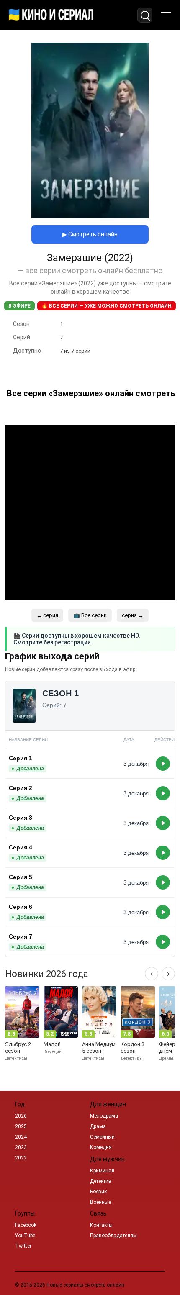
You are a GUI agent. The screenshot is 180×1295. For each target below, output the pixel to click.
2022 (21, 1158)
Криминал (102, 1171)
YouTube (25, 1236)
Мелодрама (104, 1116)
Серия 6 (20, 906)
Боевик (98, 1192)
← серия (47, 615)
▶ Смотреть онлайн (90, 234)
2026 (21, 1116)
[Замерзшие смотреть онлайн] (90, 216)
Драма (98, 1126)
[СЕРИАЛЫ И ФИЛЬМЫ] (51, 15)
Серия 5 (20, 877)
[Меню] (166, 15)
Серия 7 (20, 936)
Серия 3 (20, 817)
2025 (21, 1126)
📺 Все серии (90, 615)
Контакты (101, 1225)
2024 (21, 1137)
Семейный (102, 1137)
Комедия (101, 1147)
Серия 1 (20, 758)
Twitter (23, 1246)
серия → (133, 615)
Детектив (100, 1181)
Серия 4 (20, 847)
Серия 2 (20, 788)
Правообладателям (113, 1236)
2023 (21, 1147)
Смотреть (163, 763)
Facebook (25, 1225)
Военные (100, 1202)
